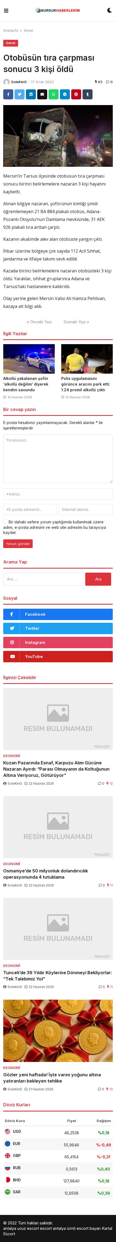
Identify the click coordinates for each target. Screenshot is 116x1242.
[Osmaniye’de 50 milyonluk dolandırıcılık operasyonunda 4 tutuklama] (58, 827)
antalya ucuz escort (21, 1228)
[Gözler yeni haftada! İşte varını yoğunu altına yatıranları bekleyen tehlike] (58, 1031)
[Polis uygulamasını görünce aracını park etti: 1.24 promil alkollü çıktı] (87, 358)
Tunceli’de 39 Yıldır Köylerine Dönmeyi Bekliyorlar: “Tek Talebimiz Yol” (57, 976)
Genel (28, 30)
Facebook (35, 614)
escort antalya (53, 1228)
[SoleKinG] (6, 82)
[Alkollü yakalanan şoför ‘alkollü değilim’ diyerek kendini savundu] (29, 358)
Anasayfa (10, 30)
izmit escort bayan (84, 1228)
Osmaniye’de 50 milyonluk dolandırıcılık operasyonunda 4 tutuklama (45, 874)
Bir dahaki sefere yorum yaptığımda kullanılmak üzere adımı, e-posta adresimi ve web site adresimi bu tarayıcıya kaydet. (54, 527)
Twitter (32, 628)
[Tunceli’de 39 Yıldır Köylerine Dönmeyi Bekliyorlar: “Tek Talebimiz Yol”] (58, 929)
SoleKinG (19, 82)
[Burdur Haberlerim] (58, 11)
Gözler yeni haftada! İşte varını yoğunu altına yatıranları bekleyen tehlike (52, 1078)
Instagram (35, 642)
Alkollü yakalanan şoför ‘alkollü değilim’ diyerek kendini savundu (25, 384)
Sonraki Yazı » (76, 321)
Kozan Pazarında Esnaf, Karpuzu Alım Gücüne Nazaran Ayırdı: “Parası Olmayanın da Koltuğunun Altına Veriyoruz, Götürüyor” (56, 769)
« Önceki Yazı (39, 321)
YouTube (34, 656)
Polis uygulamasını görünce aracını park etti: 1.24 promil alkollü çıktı (85, 384)
